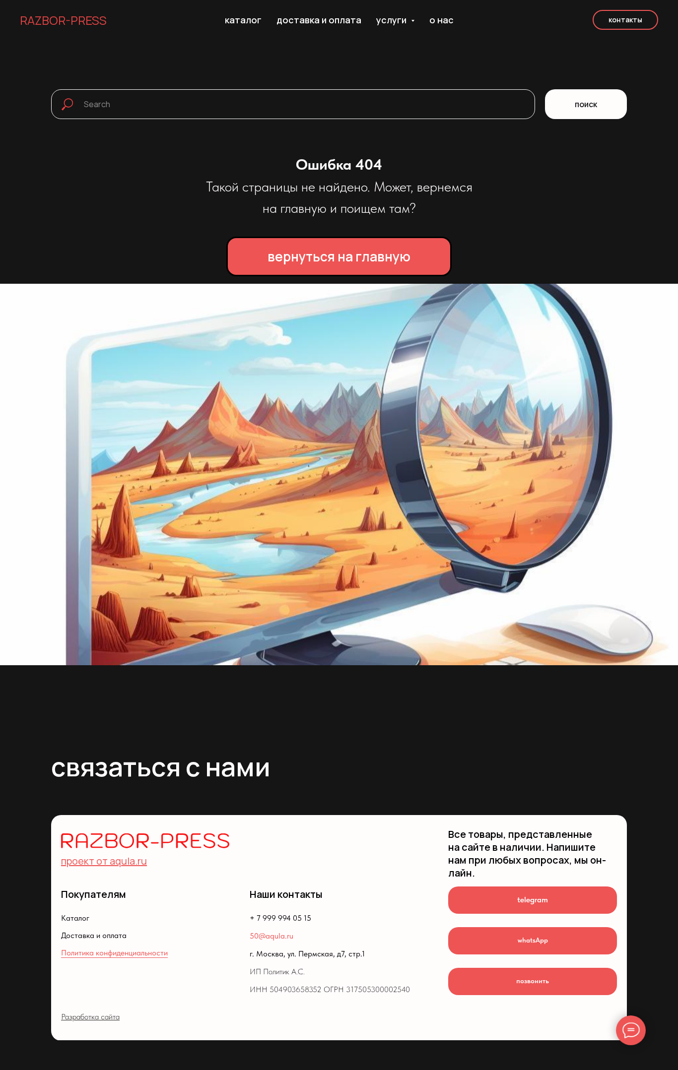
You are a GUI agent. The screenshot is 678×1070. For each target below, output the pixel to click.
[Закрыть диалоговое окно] (662, 15)
